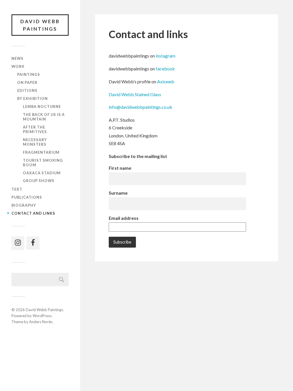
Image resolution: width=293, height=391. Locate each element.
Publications (26, 197)
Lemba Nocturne (42, 106)
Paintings (28, 74)
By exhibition (32, 98)
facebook (165, 68)
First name (120, 168)
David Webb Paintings (40, 25)
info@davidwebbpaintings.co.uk (140, 107)
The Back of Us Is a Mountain (44, 116)
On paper (27, 82)
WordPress (42, 315)
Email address (123, 218)
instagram (165, 55)
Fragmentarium (41, 152)
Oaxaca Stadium (42, 173)
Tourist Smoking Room (43, 162)
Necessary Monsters (35, 142)
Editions (27, 90)
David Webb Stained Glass (135, 94)
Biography (23, 205)
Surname (118, 193)
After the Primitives (35, 129)
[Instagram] (17, 243)
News (17, 58)
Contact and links (33, 213)
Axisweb (165, 81)
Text (16, 189)
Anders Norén (40, 321)
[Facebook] (33, 243)
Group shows (38, 180)
